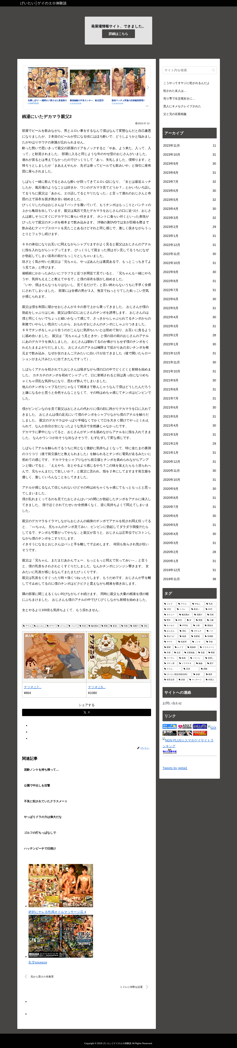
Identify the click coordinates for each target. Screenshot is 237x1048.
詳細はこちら (118, 33)
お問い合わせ (172, 703)
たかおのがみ (75, 103)
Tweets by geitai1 (175, 768)
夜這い (116, 626)
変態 (106, 626)
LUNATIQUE (33, 103)
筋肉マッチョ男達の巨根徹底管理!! (128, 100)
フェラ (74, 626)
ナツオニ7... (32, 687)
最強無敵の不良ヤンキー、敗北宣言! (87, 100)
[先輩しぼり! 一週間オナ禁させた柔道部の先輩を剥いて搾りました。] (48, 83)
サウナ (52, 626)
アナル (28, 626)
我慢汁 (136, 626)
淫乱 (146, 626)
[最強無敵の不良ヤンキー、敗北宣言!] (90, 83)
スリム (63, 626)
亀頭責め (95, 626)
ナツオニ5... (97, 687)
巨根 (126, 626)
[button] (213, 70)
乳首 (84, 626)
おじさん (40, 626)
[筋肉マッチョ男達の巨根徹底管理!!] (132, 82)
